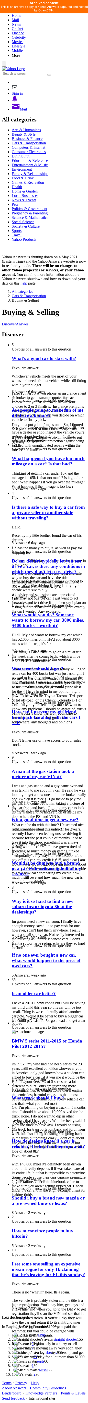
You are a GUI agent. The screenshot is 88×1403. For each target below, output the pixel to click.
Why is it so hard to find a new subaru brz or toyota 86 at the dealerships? (42, 906)
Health (17, 187)
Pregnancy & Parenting (30, 213)
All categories (22, 291)
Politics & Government (29, 209)
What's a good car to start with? (44, 358)
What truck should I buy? (38, 1097)
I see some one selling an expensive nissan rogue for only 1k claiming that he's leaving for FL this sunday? (48, 1269)
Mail (15, 20)
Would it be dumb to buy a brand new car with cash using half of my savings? (46, 868)
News (16, 24)
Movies (17, 42)
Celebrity (19, 37)
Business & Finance (27, 139)
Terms (6, 1383)
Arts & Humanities (26, 130)
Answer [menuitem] (22, 324)
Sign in (17, 93)
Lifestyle (18, 46)
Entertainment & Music (30, 165)
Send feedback (13, 1398)
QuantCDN (45, 10)
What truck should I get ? (37, 668)
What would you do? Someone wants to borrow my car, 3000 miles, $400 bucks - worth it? (48, 620)
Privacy (21, 1383)
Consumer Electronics (29, 152)
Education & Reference (30, 160)
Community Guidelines (48, 1388)
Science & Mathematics (30, 217)
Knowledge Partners (41, 1393)
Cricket (17, 29)
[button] (49, 55)
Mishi (43, 1370)
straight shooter (65, 1339)
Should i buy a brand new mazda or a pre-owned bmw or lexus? (48, 1200)
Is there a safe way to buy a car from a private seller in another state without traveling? (48, 512)
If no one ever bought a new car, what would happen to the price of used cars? (46, 960)
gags (40, 1361)
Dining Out (20, 156)
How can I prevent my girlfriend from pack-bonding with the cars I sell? (46, 717)
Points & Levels (73, 1393)
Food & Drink (23, 178)
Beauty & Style (23, 134)
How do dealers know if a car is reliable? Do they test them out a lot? (48, 1143)
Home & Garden (25, 191)
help (24, 283)
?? (35, 1357)
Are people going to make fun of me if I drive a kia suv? (47, 412)
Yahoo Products (24, 239)
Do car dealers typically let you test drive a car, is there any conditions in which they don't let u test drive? (48, 566)
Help (35, 1383)
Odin (42, 1335)
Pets (15, 204)
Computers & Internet (28, 147)
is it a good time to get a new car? (45, 819)
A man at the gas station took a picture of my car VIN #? (43, 774)
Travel (17, 235)
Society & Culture (26, 226)
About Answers (14, 1388)
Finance (18, 33)
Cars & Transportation (29, 143)
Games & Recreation (28, 182)
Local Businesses (25, 196)
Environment (22, 169)
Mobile (17, 50)
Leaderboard (12, 1393)
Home (16, 15)
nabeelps (50, 1352)
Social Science (23, 222)
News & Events (24, 200)
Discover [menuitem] (9, 324)
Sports (17, 231)
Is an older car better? (34, 993)
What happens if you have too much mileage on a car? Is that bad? (48, 461)
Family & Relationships (30, 174)
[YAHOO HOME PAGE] (13, 69)
